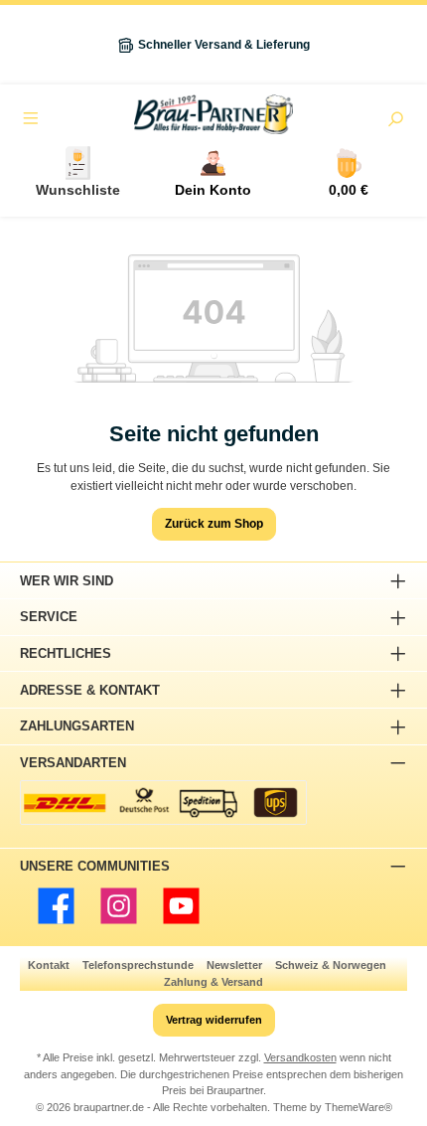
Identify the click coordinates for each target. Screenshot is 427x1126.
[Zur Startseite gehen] (213, 114)
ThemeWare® (358, 1107)
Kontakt (49, 965)
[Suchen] (395, 121)
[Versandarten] (163, 802)
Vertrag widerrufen (214, 1020)
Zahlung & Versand (213, 982)
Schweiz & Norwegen (330, 965)
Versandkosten (300, 1057)
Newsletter (234, 965)
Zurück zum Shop (214, 524)
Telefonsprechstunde (138, 965)
